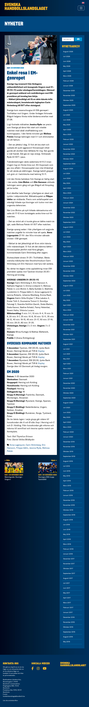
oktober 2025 (68, 100)
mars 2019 (67, 486)
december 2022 (69, 266)
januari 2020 (68, 437)
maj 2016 (66, 642)
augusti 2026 (68, 52)
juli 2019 (66, 466)
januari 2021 (68, 378)
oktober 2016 (68, 627)
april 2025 (67, 130)
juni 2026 (66, 61)
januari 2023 (68, 261)
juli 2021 (66, 349)
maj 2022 (66, 300)
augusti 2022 (68, 286)
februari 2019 (68, 490)
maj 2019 (66, 476)
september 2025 (69, 105)
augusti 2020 (68, 403)
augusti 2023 (68, 227)
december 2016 (69, 617)
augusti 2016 (68, 637)
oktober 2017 (68, 568)
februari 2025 (68, 139)
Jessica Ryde (35, 448)
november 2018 (69, 505)
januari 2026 (68, 86)
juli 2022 (66, 290)
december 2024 (69, 149)
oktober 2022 (68, 276)
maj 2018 (66, 534)
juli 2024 (66, 173)
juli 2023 (66, 232)
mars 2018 (67, 544)
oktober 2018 (68, 510)
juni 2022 (66, 295)
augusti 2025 (68, 110)
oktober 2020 (68, 393)
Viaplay (41, 351)
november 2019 (69, 447)
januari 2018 (68, 554)
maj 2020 (66, 417)
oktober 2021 (68, 334)
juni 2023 (66, 237)
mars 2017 (67, 603)
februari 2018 (68, 549)
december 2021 (69, 325)
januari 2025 (68, 144)
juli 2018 (66, 525)
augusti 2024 (68, 169)
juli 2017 (66, 583)
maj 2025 (66, 125)
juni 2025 (66, 120)
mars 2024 (67, 193)
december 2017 (68, 559)
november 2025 (69, 95)
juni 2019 (66, 471)
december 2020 (69, 383)
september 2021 (69, 339)
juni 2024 (66, 178)
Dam (8, 68)
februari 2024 (68, 198)
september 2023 (69, 222)
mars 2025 (67, 134)
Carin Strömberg (33, 445)
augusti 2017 (68, 578)
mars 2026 (67, 76)
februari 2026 (68, 81)
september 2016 (69, 632)
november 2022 (69, 271)
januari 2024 (68, 203)
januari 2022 (68, 320)
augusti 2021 (68, 344)
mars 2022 (67, 310)
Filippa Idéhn (22, 448)
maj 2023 (66, 242)
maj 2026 (66, 66)
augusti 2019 (68, 461)
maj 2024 (66, 183)
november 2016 (69, 622)
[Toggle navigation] (81, 8)
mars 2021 (67, 368)
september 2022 (69, 281)
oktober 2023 (68, 217)
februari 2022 (68, 315)
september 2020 (69, 398)
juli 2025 (66, 115)
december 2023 (69, 208)
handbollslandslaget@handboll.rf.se (14, 696)
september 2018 (69, 515)
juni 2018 (66, 529)
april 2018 (67, 539)
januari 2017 (68, 612)
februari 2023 (68, 256)
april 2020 (67, 422)
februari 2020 (68, 432)
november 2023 (69, 212)
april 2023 (67, 247)
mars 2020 (67, 427)
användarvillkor (13, 700)
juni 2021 (66, 354)
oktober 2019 (68, 451)
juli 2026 (66, 56)
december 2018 (69, 500)
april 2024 (67, 188)
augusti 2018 (68, 520)
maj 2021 (66, 359)
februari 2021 (68, 373)
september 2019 (69, 456)
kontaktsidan (11, 675)
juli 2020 (66, 408)
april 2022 (67, 305)
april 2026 (67, 71)
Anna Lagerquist (17, 445)
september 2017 (69, 573)
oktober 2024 (68, 159)
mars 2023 (67, 251)
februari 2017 (68, 607)
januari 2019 (68, 495)
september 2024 (69, 164)
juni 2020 (67, 412)
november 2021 (69, 329)
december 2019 (69, 442)
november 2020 (69, 388)
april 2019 (67, 481)
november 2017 (69, 564)
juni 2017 (66, 588)
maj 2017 (66, 593)
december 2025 (69, 91)
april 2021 (67, 364)
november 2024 (69, 154)
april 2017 (67, 598)
